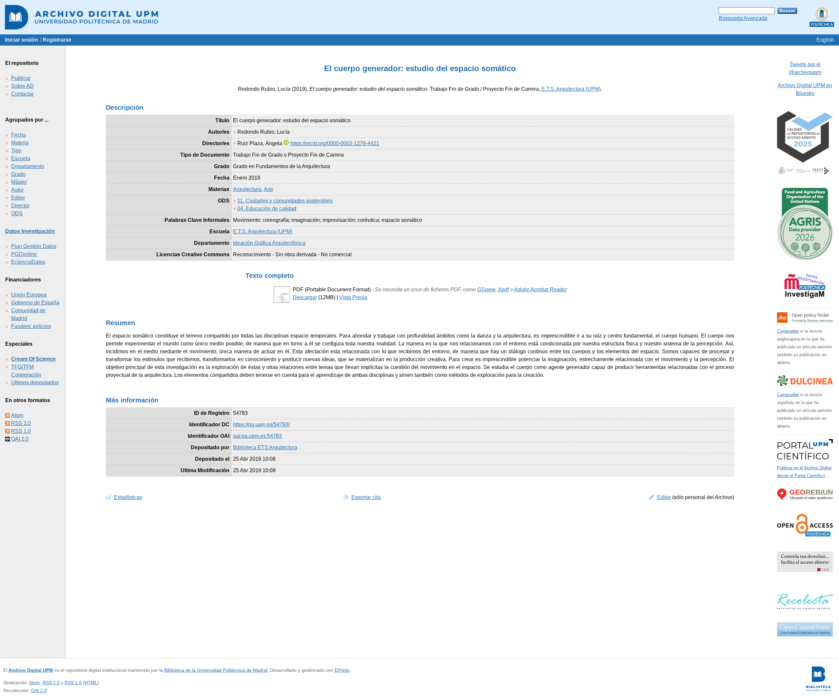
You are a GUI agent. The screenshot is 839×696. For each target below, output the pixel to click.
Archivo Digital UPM (31, 670)
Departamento (27, 166)
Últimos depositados (35, 382)
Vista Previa (353, 297)
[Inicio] (419, 17)
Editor (18, 198)
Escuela (20, 158)
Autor (17, 190)
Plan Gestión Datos (33, 246)
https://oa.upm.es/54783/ (261, 424)
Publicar (20, 78)
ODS (17, 213)
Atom (17, 415)
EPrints (342, 670)
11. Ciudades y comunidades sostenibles (285, 200)
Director (20, 205)
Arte (268, 189)
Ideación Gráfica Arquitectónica (269, 243)
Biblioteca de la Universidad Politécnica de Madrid (215, 670)
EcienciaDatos (28, 262)
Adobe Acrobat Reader (540, 289)
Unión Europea (29, 295)
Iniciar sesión (21, 40)
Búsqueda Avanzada (743, 18)
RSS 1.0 (21, 431)
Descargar (305, 297)
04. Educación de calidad (266, 208)
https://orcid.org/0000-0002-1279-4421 (334, 143)
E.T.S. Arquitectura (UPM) (571, 89)
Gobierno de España (35, 302)
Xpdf (503, 289)
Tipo (16, 150)
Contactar (22, 94)
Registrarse (57, 40)
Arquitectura (247, 189)
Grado (18, 174)
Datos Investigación (30, 231)
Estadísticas (128, 497)
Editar (664, 497)
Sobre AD (22, 86)
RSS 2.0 (21, 423)
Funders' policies (31, 326)
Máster (19, 182)
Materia (20, 142)
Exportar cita (365, 497)
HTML (91, 682)
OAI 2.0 (20, 439)
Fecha (18, 135)
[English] (825, 40)
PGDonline (24, 254)
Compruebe (788, 331)
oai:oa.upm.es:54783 (257, 436)
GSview (486, 289)
